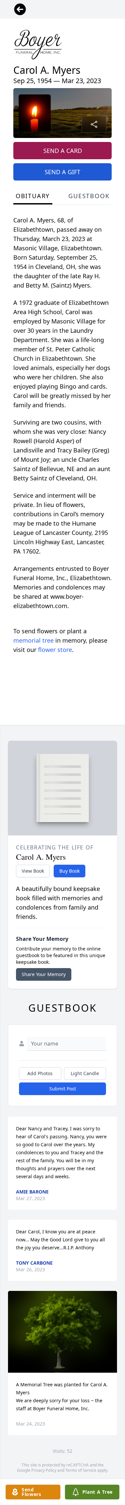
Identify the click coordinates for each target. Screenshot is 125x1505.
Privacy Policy (43, 1470)
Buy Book (69, 871)
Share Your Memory (44, 974)
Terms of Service (80, 1470)
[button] (62, 1331)
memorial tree (33, 640)
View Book (33, 871)
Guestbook (88, 196)
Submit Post (62, 1088)
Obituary (33, 196)
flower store (55, 650)
